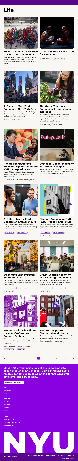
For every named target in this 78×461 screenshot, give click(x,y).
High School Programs (66, 455)
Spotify (6, 413)
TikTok (6, 410)
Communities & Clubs (46, 58)
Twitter (6, 401)
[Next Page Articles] (73, 358)
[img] (21, 33)
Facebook (7, 404)
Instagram (7, 398)
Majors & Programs (22, 179)
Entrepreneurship (22, 232)
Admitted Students (9, 288)
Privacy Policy (9, 419)
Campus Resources (45, 288)
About (6, 417)
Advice (6, 393)
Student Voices (64, 177)
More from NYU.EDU (10, 456)
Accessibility (8, 425)
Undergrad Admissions (36, 455)
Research (32, 179)
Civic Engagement (45, 124)
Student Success (68, 458)
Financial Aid (51, 455)
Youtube (6, 407)
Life (5, 387)
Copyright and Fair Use (12, 422)
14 (29, 358)
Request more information (12, 382)
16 (47, 358)
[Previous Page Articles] (5, 358)
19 (65, 358)
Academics (7, 390)
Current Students (9, 67)
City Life (6, 119)
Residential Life (21, 349)
